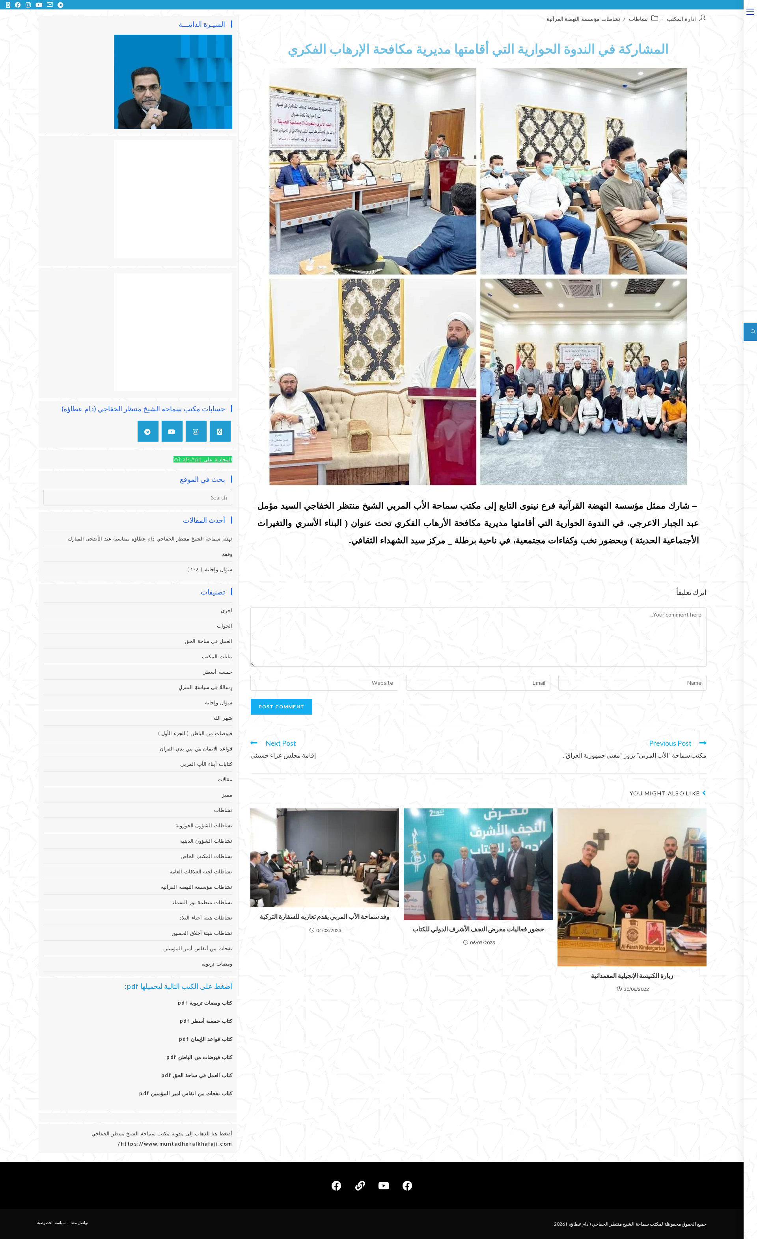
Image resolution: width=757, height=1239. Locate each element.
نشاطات (638, 18)
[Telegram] (148, 431)
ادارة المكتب (681, 18)
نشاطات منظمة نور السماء (202, 902)
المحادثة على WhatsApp (202, 459)
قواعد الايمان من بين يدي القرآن (196, 748)
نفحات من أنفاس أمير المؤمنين (197, 948)
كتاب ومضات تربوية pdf (205, 1002)
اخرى (226, 610)
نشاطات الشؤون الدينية (206, 841)
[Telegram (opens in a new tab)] (59, 5)
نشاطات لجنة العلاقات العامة (201, 871)
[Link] (360, 1185)
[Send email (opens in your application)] (50, 5)
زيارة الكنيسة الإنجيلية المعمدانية (632, 975)
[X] (220, 431)
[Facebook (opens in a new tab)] (18, 5)
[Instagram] (196, 431)
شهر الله (222, 718)
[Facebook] (407, 1185)
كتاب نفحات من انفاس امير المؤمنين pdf (185, 1093)
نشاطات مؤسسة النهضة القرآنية (583, 18)
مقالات (225, 779)
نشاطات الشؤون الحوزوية (203, 825)
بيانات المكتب (217, 656)
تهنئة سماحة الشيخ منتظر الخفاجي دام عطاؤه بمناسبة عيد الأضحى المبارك (150, 538)
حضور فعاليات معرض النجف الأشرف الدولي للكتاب (478, 929)
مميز (227, 794)
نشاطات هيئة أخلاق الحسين (202, 933)
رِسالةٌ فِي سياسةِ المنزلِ (205, 687)
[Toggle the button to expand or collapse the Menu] (750, 10)
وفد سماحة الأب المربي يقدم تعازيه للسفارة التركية (325, 916)
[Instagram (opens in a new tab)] (28, 5)
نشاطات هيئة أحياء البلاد (205, 917)
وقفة (227, 554)
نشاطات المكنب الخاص (206, 856)
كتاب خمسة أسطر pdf (206, 1021)
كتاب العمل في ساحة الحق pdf (196, 1075)
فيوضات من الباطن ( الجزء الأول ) (195, 733)
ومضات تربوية (216, 963)
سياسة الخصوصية (51, 1222)
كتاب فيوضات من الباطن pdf (199, 1057)
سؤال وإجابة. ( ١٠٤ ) (209, 569)
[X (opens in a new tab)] (8, 5)
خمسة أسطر (217, 672)
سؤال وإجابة (218, 702)
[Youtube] (172, 431)
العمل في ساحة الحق (208, 641)
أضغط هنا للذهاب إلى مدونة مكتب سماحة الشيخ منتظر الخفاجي (161, 1133)
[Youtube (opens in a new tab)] (39, 5)
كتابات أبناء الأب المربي (206, 764)
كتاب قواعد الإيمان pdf (205, 1039)
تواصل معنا (80, 1222)
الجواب (224, 625)
